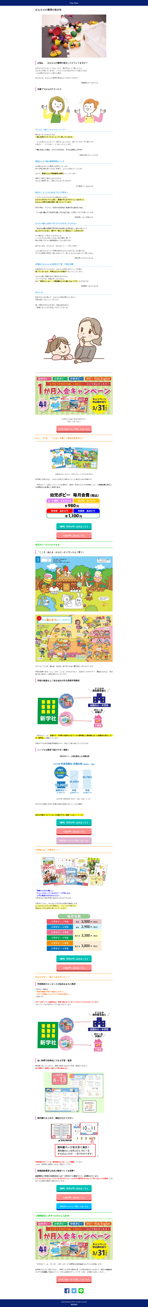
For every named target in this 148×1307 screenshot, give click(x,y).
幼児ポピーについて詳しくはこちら (74, 840)
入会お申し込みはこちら (74, 535)
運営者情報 (74, 1304)
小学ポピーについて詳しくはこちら (74, 1206)
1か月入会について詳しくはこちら (74, 428)
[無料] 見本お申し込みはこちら (74, 526)
